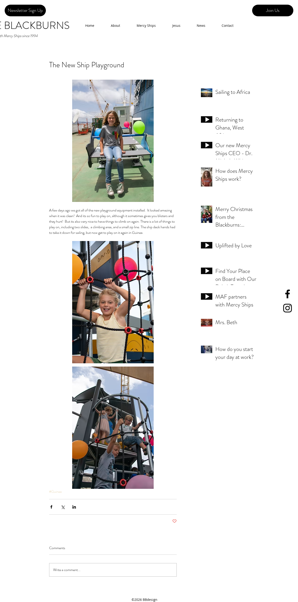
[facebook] (287, 294)
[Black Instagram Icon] (287, 308)
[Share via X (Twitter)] (63, 507)
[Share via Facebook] (51, 507)
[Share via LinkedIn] (74, 507)
